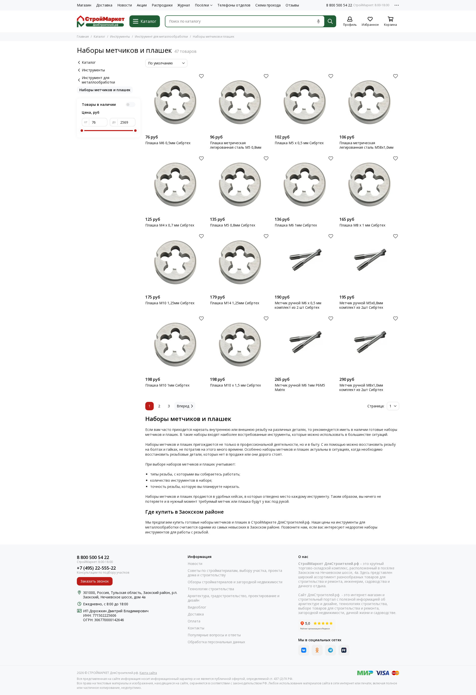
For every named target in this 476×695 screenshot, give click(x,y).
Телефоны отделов (233, 5)
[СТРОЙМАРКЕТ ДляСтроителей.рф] (100, 21)
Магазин (84, 5)
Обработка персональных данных (216, 642)
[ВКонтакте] (303, 650)
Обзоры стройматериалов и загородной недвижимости (235, 582)
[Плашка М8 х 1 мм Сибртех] (369, 184)
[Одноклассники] (317, 650)
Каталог (99, 36)
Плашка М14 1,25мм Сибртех (234, 303)
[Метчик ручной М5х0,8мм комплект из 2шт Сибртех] (369, 262)
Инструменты (120, 36)
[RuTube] (343, 650)
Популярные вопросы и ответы (214, 635)
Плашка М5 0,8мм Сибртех (232, 225)
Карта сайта (148, 673)
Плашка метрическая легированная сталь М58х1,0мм (366, 145)
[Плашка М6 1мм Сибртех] (304, 184)
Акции (142, 5)
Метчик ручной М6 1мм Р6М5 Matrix (300, 387)
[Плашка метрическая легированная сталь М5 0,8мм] (240, 102)
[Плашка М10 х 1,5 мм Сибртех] (240, 344)
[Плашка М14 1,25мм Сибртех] (240, 262)
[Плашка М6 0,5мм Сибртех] (175, 102)
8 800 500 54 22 (339, 5)
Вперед (183, 406)
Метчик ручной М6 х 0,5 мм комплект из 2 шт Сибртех (298, 305)
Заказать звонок (95, 581)
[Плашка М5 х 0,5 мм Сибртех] (304, 102)
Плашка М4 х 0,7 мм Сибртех (169, 225)
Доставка (104, 5)
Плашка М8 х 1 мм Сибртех (362, 225)
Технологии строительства (211, 589)
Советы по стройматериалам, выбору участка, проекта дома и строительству (235, 572)
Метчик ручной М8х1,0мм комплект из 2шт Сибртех (361, 387)
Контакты (196, 628)
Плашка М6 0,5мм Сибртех (167, 143)
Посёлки (202, 5)
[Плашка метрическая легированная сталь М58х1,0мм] (369, 102)
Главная (83, 36)
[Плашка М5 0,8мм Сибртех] (240, 184)
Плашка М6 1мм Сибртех (296, 225)
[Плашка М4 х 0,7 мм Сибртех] (175, 184)
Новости (124, 5)
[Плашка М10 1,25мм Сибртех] (175, 262)
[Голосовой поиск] (318, 21)
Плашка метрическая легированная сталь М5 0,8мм (235, 145)
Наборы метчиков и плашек (104, 89)
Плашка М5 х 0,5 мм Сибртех (299, 143)
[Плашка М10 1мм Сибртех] (175, 344)
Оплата (194, 621)
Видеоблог (197, 607)
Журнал (184, 5)
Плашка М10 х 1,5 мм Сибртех (235, 385)
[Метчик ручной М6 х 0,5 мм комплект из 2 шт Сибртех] (304, 262)
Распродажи (162, 5)
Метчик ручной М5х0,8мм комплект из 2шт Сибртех (361, 305)
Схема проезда (268, 5)
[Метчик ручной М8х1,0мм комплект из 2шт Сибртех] (369, 344)
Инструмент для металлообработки (161, 36)
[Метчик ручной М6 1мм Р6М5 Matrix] (304, 344)
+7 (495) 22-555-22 (96, 568)
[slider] (81, 130)
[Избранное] (201, 76)
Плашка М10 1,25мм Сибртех (169, 303)
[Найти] (330, 21)
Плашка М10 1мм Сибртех (167, 385)
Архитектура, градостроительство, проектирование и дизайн (233, 598)
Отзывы (292, 5)
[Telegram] (330, 650)
